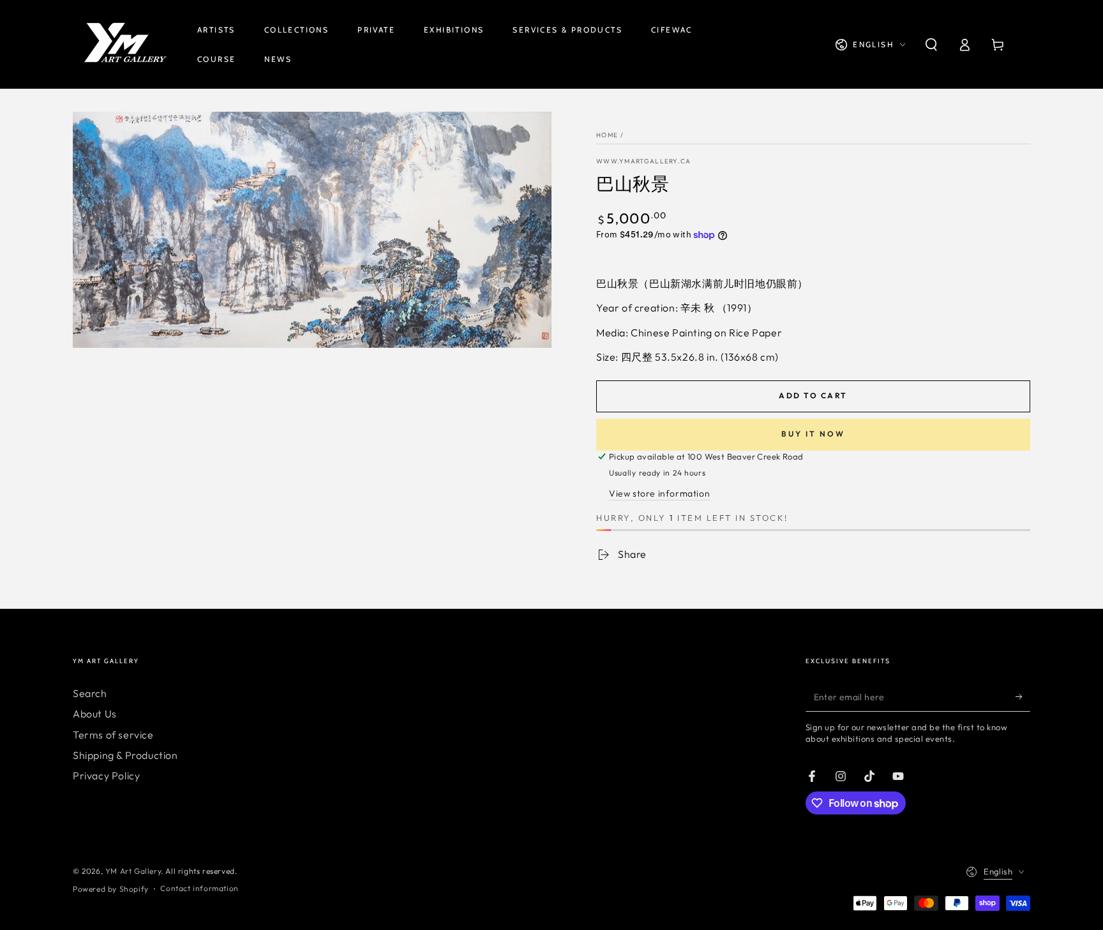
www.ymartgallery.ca (643, 161)
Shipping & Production (125, 755)
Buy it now (813, 434)
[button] (931, 45)
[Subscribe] (1023, 697)
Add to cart (813, 395)
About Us (95, 713)
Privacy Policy (106, 775)
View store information (659, 493)
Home (607, 135)
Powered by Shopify (111, 889)
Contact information (199, 888)
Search (90, 693)
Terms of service (113, 734)
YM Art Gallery (133, 871)
